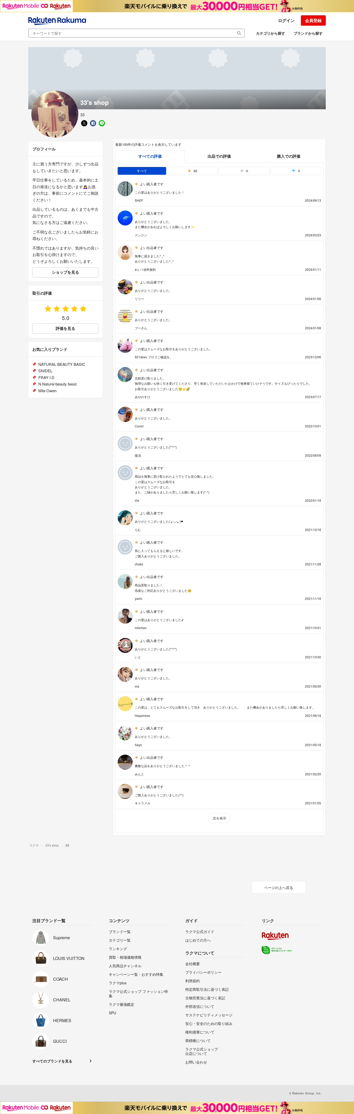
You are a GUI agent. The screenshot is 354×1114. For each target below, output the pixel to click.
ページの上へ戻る (278, 887)
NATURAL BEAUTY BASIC (61, 364)
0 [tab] (246, 170)
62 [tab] (195, 170)
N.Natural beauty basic (57, 384)
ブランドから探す (308, 33)
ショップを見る (65, 272)
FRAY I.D (46, 377)
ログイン (286, 20)
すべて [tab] (142, 170)
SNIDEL (45, 370)
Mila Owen (47, 390)
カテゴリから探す (270, 33)
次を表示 (219, 818)
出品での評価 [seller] (219, 156)
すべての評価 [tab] (150, 156)
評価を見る (65, 328)
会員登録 (313, 20)
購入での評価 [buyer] (288, 156)
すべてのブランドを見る (52, 1061)
